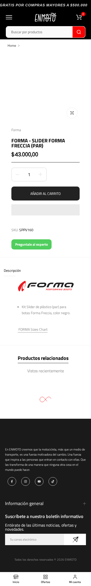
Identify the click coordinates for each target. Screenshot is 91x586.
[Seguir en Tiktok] (53, 481)
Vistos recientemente (45, 371)
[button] (45, 209)
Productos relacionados (43, 358)
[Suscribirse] (75, 539)
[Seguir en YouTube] (39, 481)
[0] (79, 17)
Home (12, 45)
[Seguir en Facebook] (12, 481)
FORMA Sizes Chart (33, 329)
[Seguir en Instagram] (25, 481)
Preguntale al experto (31, 244)
